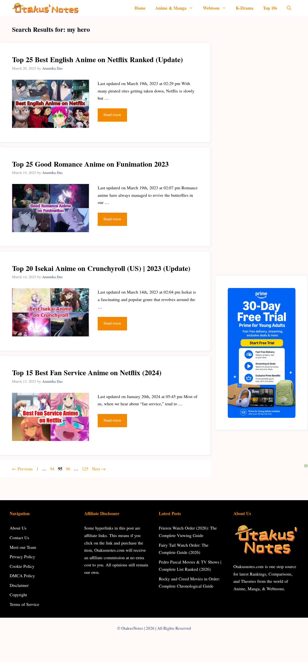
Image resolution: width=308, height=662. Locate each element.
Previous (22, 469)
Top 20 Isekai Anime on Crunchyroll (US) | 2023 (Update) (101, 268)
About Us (18, 528)
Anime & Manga (170, 8)
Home (140, 8)
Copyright (18, 594)
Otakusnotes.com (248, 566)
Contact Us (19, 537)
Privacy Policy (22, 556)
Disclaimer (19, 585)
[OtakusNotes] (45, 8)
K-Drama (244, 8)
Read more (112, 115)
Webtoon (211, 8)
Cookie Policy (22, 566)
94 (53, 469)
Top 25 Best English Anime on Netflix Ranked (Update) (97, 59)
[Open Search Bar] (289, 8)
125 (86, 469)
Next (99, 469)
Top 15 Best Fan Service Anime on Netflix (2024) (86, 372)
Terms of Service (24, 604)
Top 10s (270, 8)
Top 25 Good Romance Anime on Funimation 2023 (90, 163)
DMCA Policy (22, 575)
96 (68, 469)
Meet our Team (23, 547)
